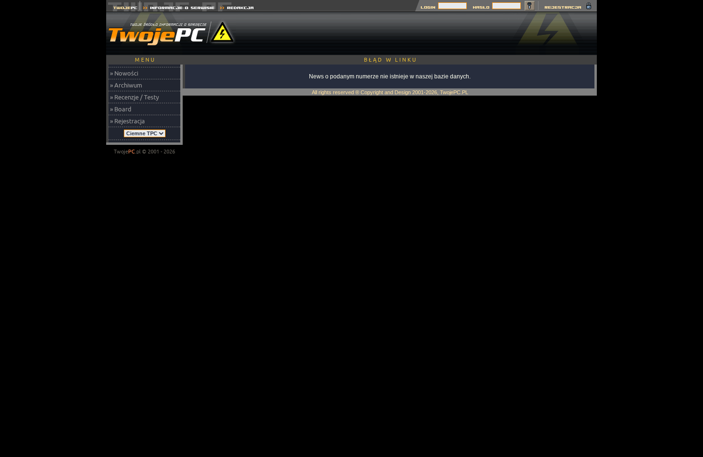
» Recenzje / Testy (134, 97)
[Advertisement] (423, 33)
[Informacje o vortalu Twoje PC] (178, 9)
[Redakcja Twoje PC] (237, 9)
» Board (121, 109)
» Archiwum (126, 85)
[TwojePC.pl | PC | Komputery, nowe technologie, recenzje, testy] (123, 9)
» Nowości (124, 73)
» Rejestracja (127, 121)
